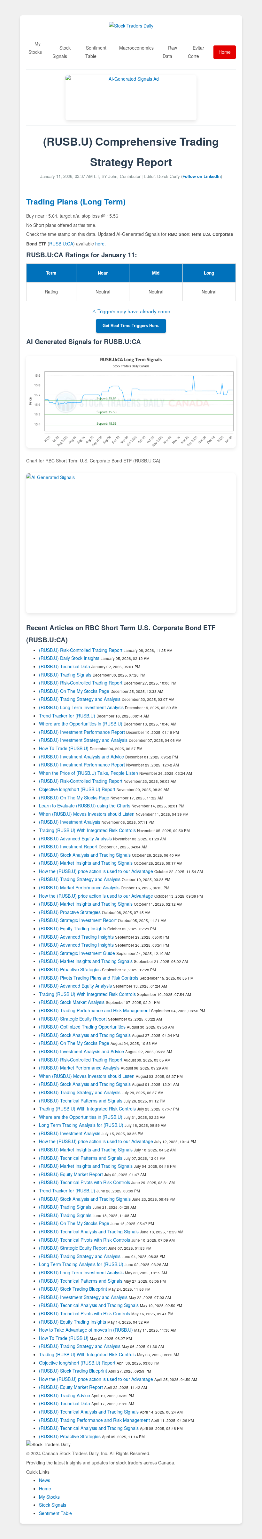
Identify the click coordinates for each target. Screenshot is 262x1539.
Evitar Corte (196, 51)
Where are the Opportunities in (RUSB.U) (80, 723)
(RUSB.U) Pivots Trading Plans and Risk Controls (88, 977)
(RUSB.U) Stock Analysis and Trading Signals (85, 855)
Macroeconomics (136, 47)
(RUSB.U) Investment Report (68, 846)
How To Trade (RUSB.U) (64, 748)
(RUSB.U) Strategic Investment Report (78, 920)
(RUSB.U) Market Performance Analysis (79, 887)
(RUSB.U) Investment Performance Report (82, 732)
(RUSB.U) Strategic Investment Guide (77, 953)
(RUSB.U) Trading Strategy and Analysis (79, 699)
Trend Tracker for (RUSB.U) (67, 715)
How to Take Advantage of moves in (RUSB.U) (86, 1330)
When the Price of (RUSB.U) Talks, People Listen (88, 773)
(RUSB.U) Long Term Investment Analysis (81, 707)
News (44, 1480)
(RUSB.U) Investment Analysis (69, 822)
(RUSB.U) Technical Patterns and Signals (80, 1100)
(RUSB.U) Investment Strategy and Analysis (83, 740)
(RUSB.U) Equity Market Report (71, 1174)
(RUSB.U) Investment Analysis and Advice (81, 756)
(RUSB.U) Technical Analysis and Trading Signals (89, 1231)
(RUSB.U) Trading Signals (65, 674)
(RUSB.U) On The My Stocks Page (74, 691)
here (99, 243)
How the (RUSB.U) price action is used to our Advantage (96, 871)
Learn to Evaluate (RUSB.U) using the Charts (84, 805)
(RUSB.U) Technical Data (64, 666)
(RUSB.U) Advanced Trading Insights (76, 937)
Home (225, 52)
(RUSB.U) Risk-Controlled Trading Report (80, 650)
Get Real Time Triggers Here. (131, 326)
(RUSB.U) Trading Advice (64, 1395)
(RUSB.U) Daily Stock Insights (69, 658)
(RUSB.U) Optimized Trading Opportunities (82, 1026)
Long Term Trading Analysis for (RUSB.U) (82, 1125)
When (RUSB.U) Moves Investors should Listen (87, 814)
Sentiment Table (95, 51)
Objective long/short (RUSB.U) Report (77, 789)
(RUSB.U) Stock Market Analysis (71, 1002)
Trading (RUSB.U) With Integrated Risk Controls (87, 830)
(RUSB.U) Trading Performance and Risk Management (94, 1010)
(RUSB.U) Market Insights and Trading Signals (86, 863)
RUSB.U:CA (61, 243)
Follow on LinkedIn (201, 176)
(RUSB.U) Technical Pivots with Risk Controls (84, 1182)
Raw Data (170, 51)
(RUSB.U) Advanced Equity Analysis (75, 838)
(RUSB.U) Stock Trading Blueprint (73, 1289)
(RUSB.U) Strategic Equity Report (73, 1018)
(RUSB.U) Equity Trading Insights (72, 928)
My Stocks (35, 47)
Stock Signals (61, 51)
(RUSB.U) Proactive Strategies (70, 912)
